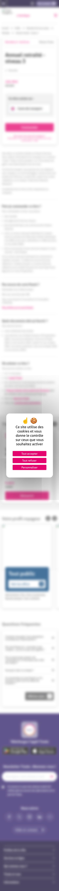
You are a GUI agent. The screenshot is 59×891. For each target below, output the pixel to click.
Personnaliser (29, 467)
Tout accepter (29, 453)
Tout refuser (29, 460)
